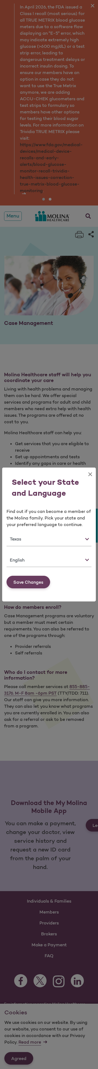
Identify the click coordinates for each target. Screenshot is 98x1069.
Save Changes (28, 582)
